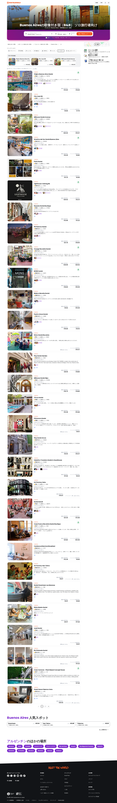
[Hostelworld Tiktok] (24, 776)
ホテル (41, 779)
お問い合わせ (43, 789)
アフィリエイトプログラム (94, 793)
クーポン (28, 800)
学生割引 (66, 793)
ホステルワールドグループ (94, 775)
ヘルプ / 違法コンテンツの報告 (47, 793)
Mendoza (11, 746)
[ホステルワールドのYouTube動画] (18, 776)
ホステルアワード (68, 786)
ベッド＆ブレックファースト (46, 782)
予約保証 (66, 782)
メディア (90, 779)
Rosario (73, 746)
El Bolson (58, 750)
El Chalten (21, 750)
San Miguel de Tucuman (86, 746)
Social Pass (67, 775)
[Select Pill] (105, 2)
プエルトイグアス (50, 746)
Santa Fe (100, 746)
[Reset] (51, 33)
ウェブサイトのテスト (43, 800)
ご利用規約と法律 (20, 800)
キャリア (90, 782)
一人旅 (65, 789)
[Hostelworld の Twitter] (11, 776)
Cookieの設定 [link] (61, 800)
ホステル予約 (91, 789)
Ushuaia (49, 750)
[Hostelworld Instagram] (15, 776)
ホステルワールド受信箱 (93, 796)
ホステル (36, 72)
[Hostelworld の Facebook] (8, 776)
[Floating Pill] (38, 706)
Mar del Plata (63, 746)
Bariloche (11, 750)
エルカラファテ (38, 746)
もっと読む (35, 68)
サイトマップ (53, 800)
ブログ (65, 779)
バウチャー (34, 800)
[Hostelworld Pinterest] (21, 776)
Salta (19, 746)
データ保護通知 (10, 800)
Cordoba (27, 746)
